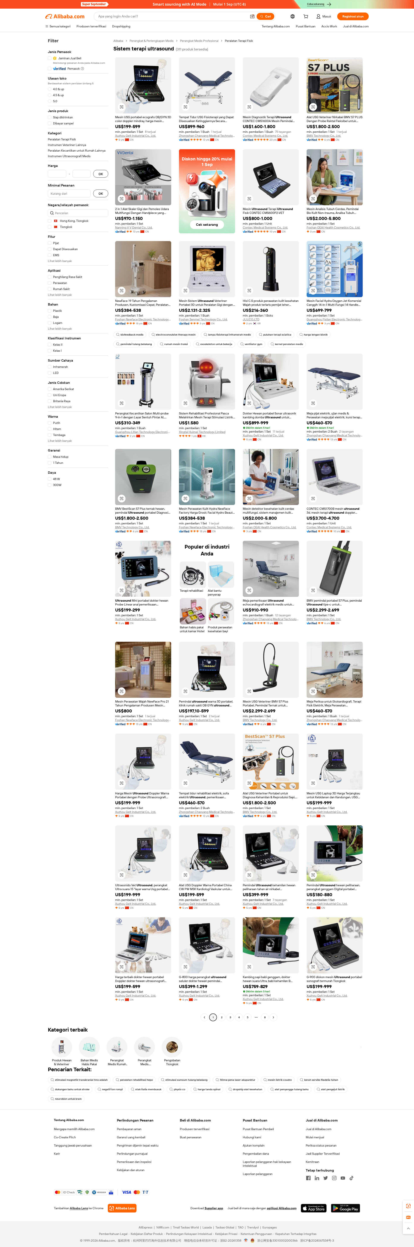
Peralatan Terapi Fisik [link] (239, 40)
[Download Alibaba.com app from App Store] (314, 1208)
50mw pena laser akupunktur (237, 1079)
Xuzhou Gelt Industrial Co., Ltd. (135, 135)
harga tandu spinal (209, 1089)
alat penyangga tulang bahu (292, 1089)
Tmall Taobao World (186, 1227)
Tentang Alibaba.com (69, 1120)
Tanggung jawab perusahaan (73, 1145)
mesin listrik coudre (280, 1079)
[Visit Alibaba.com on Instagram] (334, 1178)
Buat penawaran (190, 1137)
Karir (57, 1153)
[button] (252, 16)
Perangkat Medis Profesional (199, 40)
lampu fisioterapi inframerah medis (229, 334)
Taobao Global (224, 1227)
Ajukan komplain (254, 1145)
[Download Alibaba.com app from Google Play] (345, 1208)
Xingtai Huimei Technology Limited (202, 432)
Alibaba (118, 40)
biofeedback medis (132, 334)
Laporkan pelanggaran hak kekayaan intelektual (267, 1163)
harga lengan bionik (316, 334)
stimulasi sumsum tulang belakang (186, 1079)
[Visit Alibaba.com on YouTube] (342, 1178)
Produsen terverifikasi (194, 1129)
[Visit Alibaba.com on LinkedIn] (317, 1178)
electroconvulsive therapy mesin (176, 334)
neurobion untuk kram (68, 1098)
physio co (179, 1089)
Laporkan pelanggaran (258, 1174)
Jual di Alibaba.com (318, 1129)
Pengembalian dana (256, 1153)
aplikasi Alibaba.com (281, 1208)
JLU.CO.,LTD (251, 319)
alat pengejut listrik (333, 1089)
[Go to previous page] (204, 1017)
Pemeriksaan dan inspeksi (134, 1162)
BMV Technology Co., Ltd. (324, 135)
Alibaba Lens (79, 1208)
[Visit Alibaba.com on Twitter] (325, 1178)
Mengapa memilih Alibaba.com (74, 1129)
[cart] (306, 17)
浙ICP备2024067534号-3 (317, 1240)
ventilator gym (253, 344)
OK (101, 174)
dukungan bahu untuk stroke (72, 1089)
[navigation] (78, 529)
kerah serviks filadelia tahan (321, 1079)
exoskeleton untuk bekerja (216, 344)
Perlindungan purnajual (132, 1153)
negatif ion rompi (112, 1089)
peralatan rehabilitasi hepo (136, 1079)
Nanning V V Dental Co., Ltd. (133, 227)
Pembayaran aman (129, 1129)
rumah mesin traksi (176, 344)
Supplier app (214, 1208)
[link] (408, 1206)
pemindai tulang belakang (136, 344)
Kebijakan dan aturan (130, 1170)
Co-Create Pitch (65, 1137)
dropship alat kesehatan (247, 1089)
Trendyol (253, 1227)
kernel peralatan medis (289, 344)
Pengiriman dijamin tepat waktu (137, 1145)
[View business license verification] (246, 1240)
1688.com (162, 1227)
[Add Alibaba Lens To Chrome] (122, 1208)
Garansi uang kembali (131, 1137)
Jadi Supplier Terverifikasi (323, 1153)
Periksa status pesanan (321, 1145)
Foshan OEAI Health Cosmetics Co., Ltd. (333, 227)
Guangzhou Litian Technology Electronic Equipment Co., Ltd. (143, 432)
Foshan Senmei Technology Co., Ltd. (203, 319)
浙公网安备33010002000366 (277, 1240)
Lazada (207, 1227)
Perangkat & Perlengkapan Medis (152, 40)
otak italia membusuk (148, 1089)
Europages (269, 1227)
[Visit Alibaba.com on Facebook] (308, 1178)
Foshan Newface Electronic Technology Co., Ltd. (143, 319)
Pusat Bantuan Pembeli (258, 1129)
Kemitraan (312, 1162)
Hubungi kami (252, 1137)
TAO (240, 1227)
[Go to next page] (273, 1017)
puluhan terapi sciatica (277, 334)
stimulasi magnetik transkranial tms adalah (81, 1079)
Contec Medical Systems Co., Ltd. (265, 135)
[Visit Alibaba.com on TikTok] (351, 1178)
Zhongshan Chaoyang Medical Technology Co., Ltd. (207, 135)
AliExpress (145, 1227)
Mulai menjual (315, 1137)
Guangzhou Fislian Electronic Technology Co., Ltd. (335, 319)
